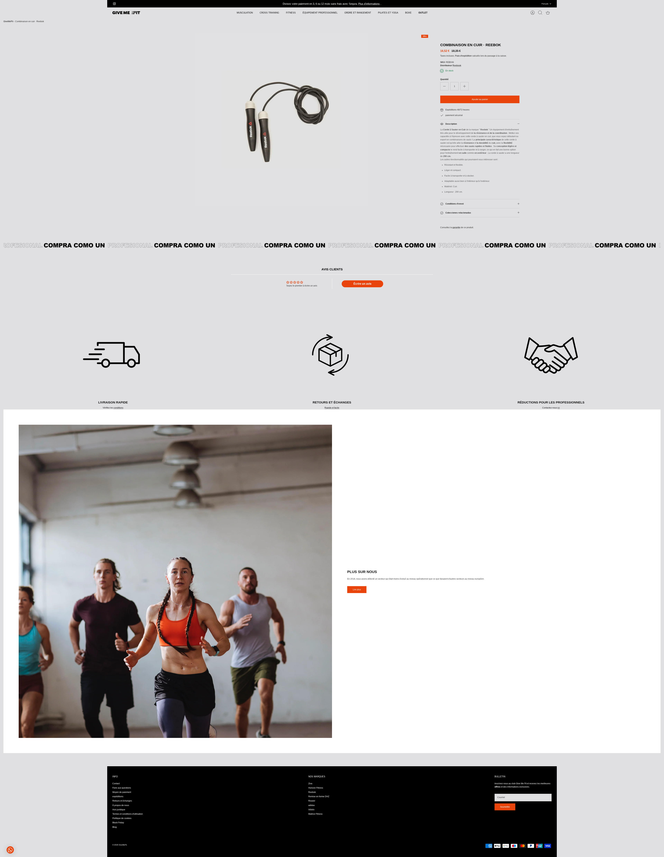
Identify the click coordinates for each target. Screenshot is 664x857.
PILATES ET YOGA (388, 12)
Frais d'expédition (463, 56)
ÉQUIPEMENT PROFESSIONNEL (320, 12)
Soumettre (505, 807)
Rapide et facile (332, 408)
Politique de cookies (121, 818)
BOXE (408, 12)
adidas (311, 805)
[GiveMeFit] (126, 12)
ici (559, 408)
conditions (118, 408)
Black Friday (118, 822)
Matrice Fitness (315, 814)
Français (545, 4)
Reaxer (311, 801)
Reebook (457, 65)
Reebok (312, 792)
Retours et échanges (122, 801)
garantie (456, 227)
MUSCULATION (245, 12)
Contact (116, 783)
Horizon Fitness (315, 788)
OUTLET (422, 12)
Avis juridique (118, 809)
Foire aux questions (121, 788)
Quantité (444, 79)
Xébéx (311, 809)
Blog (114, 827)
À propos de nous (120, 805)
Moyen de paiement (121, 792)
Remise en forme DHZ (318, 796)
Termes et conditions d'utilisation (127, 814)
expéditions (117, 796)
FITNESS (291, 12)
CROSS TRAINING (269, 12)
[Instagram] (114, 4)
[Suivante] (425, 3)
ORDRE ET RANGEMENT (357, 12)
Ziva (310, 783)
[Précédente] (238, 3)
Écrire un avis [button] (362, 283)
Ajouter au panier (480, 99)
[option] (282, 119)
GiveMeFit (8, 21)
